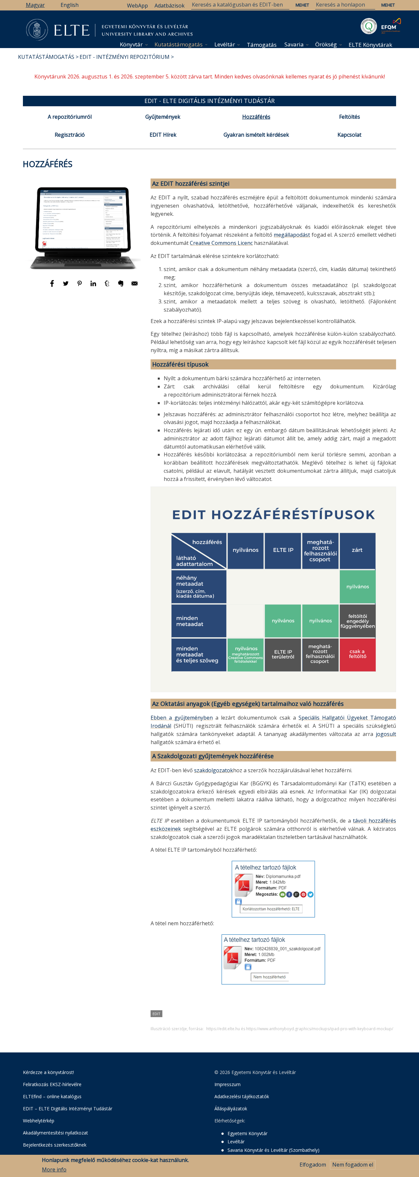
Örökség (326, 44)
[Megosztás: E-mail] (134, 286)
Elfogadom (313, 1164)
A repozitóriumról (70, 116)
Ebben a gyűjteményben (182, 717)
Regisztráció (70, 134)
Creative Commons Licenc (221, 243)
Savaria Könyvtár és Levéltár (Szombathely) (273, 1150)
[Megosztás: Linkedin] (94, 286)
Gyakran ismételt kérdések (256, 134)
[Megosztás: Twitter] (66, 286)
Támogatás (262, 44)
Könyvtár (131, 44)
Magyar (35, 5)
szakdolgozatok (213, 770)
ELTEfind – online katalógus (52, 1096)
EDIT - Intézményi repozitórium (125, 56)
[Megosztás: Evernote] (121, 286)
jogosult (386, 734)
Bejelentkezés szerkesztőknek (54, 1145)
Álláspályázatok (230, 1108)
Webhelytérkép (38, 1120)
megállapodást (292, 234)
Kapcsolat (349, 134)
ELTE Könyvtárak (370, 44)
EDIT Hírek (163, 134)
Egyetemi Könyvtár (247, 1133)
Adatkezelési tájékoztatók (241, 1096)
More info (54, 1169)
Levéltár (224, 44)
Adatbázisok (170, 5)
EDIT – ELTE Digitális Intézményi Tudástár (67, 1108)
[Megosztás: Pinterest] (80, 286)
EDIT (156, 1013)
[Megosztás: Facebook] (52, 286)
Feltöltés (349, 116)
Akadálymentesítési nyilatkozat (55, 1133)
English (70, 5)
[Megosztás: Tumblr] (107, 286)
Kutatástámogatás (179, 44)
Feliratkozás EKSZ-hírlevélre (52, 1084)
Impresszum (227, 1084)
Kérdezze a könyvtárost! (48, 1072)
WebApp (137, 5)
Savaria (294, 44)
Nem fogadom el (352, 1164)
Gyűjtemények (162, 116)
